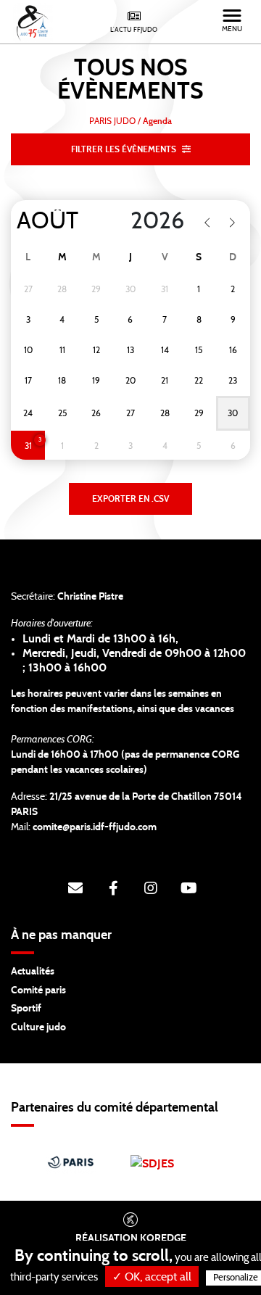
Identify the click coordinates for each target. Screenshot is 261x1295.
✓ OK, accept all (151, 1277)
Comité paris (38, 990)
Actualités (32, 972)
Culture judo (38, 1027)
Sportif (26, 1009)
